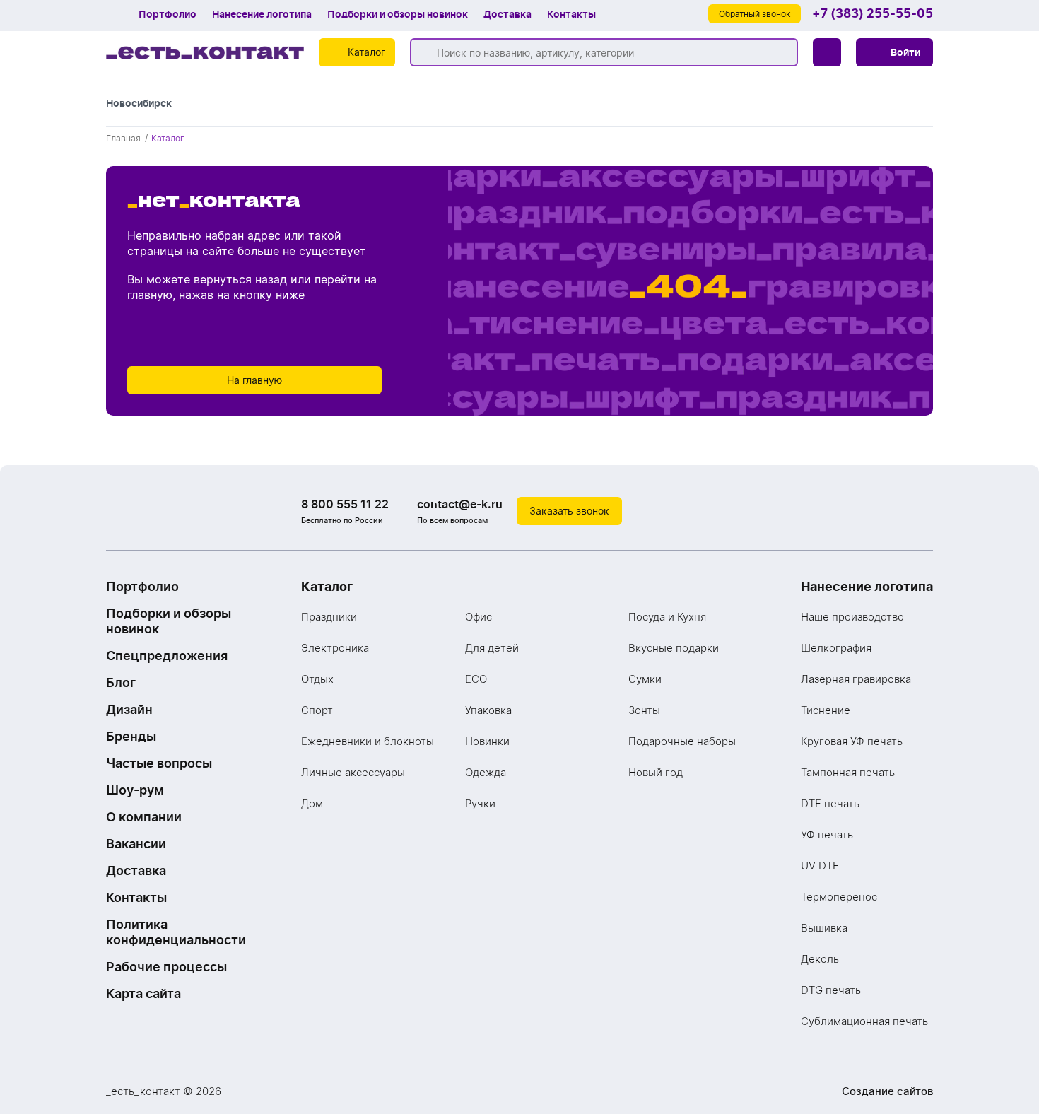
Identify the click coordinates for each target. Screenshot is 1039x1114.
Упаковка (488, 710)
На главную (254, 380)
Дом (312, 803)
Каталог (327, 586)
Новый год (655, 772)
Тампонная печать (848, 772)
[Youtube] (919, 511)
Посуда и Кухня (667, 616)
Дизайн (129, 709)
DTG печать (831, 990)
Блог (121, 682)
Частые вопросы (159, 763)
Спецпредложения (167, 655)
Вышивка (824, 927)
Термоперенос (839, 896)
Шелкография (836, 648)
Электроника (335, 648)
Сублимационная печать (864, 1021)
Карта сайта (143, 993)
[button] (894, 52)
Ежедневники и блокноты (367, 741)
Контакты (571, 14)
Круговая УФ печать (852, 741)
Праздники (329, 616)
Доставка (507, 14)
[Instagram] (890, 511)
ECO (476, 679)
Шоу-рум (135, 789)
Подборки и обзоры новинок (397, 14)
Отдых (317, 679)
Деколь (820, 959)
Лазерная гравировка (856, 679)
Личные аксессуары (353, 772)
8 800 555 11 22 (345, 504)
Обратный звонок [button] (754, 13)
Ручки (480, 803)
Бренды (131, 736)
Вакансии (136, 843)
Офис (478, 616)
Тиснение (825, 710)
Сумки (645, 679)
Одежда (485, 772)
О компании (144, 816)
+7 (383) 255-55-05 (872, 14)
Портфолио (167, 14)
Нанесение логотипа (262, 14)
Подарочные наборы (682, 741)
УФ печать (827, 834)
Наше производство (852, 616)
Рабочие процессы (166, 966)
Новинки (487, 741)
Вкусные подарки (673, 648)
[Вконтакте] (862, 511)
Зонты (644, 710)
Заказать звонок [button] (569, 511)
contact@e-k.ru (460, 504)
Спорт (317, 710)
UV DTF (820, 865)
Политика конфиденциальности (176, 932)
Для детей (492, 648)
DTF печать (830, 803)
